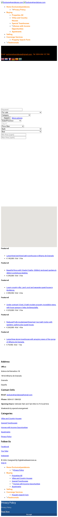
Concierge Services (14, 37)
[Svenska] (20, 59)
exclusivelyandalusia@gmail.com (19, 54)
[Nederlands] (6, 59)
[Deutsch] (13, 59)
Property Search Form (21, 40)
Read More (5, 512)
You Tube (4, 451)
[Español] (17, 59)
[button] (29, 224)
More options (17, 118)
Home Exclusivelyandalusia (18, 7)
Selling (9, 34)
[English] (3, 59)
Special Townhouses (20, 23)
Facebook (5, 447)
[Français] (10, 59)
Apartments (16, 32)
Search (7, 118)
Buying (9, 12)
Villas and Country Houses (11, 419)
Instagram (5, 456)
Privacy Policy (19, 10)
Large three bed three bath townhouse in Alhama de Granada (30, 256)
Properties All (17, 15)
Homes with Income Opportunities (14, 427)
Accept (29, 514)
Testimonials (13, 43)
